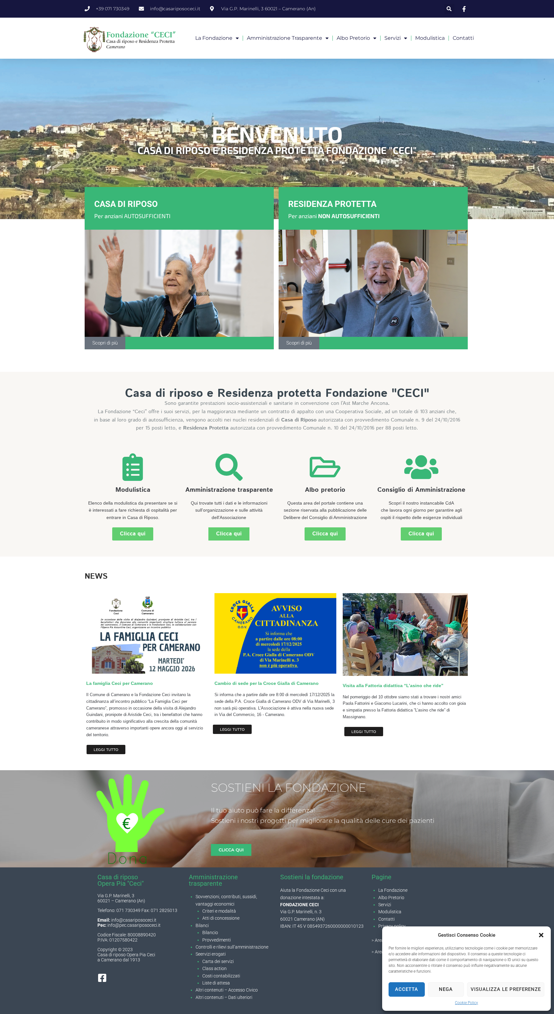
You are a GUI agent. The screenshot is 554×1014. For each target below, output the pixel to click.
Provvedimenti (216, 939)
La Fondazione (392, 890)
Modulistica (430, 38)
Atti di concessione (220, 918)
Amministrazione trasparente (284, 38)
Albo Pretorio (391, 897)
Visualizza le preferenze (506, 989)
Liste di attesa (216, 982)
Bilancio (210, 932)
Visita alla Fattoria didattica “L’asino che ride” (393, 685)
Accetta (406, 989)
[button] (541, 935)
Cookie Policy (466, 1003)
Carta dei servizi (218, 961)
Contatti (463, 38)
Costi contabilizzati (221, 975)
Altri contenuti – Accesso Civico (227, 990)
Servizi (392, 38)
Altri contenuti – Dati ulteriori (224, 997)
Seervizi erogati (211, 954)
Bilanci (202, 925)
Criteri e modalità (219, 911)
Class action (214, 968)
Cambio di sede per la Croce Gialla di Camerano (266, 683)
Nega (446, 989)
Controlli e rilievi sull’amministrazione (232, 947)
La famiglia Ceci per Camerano (119, 683)
